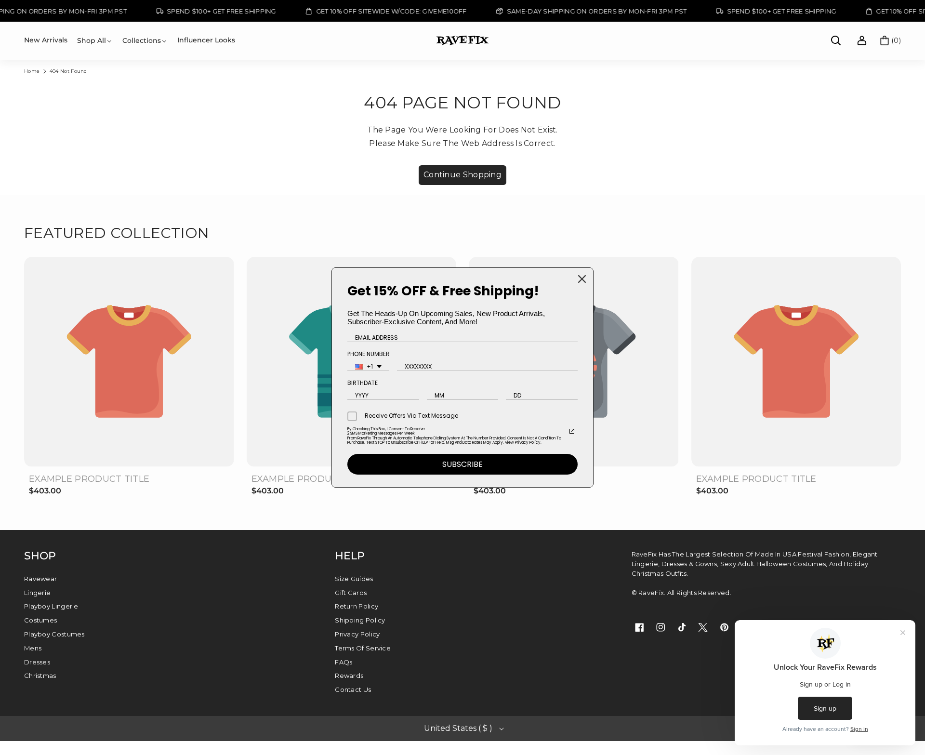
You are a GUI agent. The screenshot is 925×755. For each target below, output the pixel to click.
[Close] (582, 279)
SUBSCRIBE (462, 464)
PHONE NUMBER (368, 354)
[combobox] (368, 367)
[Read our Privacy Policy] (572, 431)
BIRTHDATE (362, 383)
